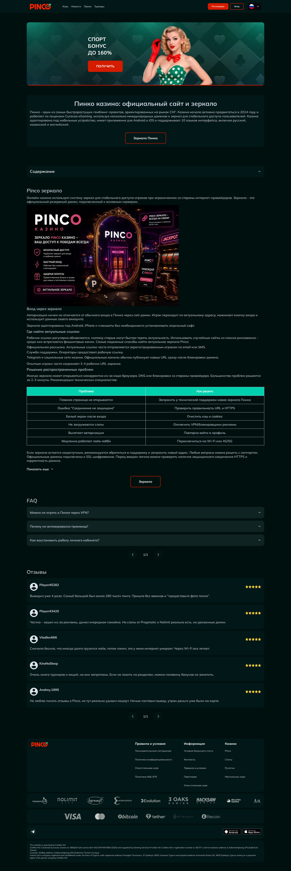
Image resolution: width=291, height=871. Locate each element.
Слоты (228, 759)
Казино (231, 744)
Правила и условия (150, 744)
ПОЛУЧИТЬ (105, 66)
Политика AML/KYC (146, 776)
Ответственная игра (146, 768)
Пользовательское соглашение (153, 750)
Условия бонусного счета (198, 750)
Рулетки (230, 768)
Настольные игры (235, 776)
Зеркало (145, 481)
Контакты (189, 759)
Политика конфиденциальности (153, 759)
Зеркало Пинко (145, 138)
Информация (194, 744)
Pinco (228, 750)
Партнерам (190, 776)
